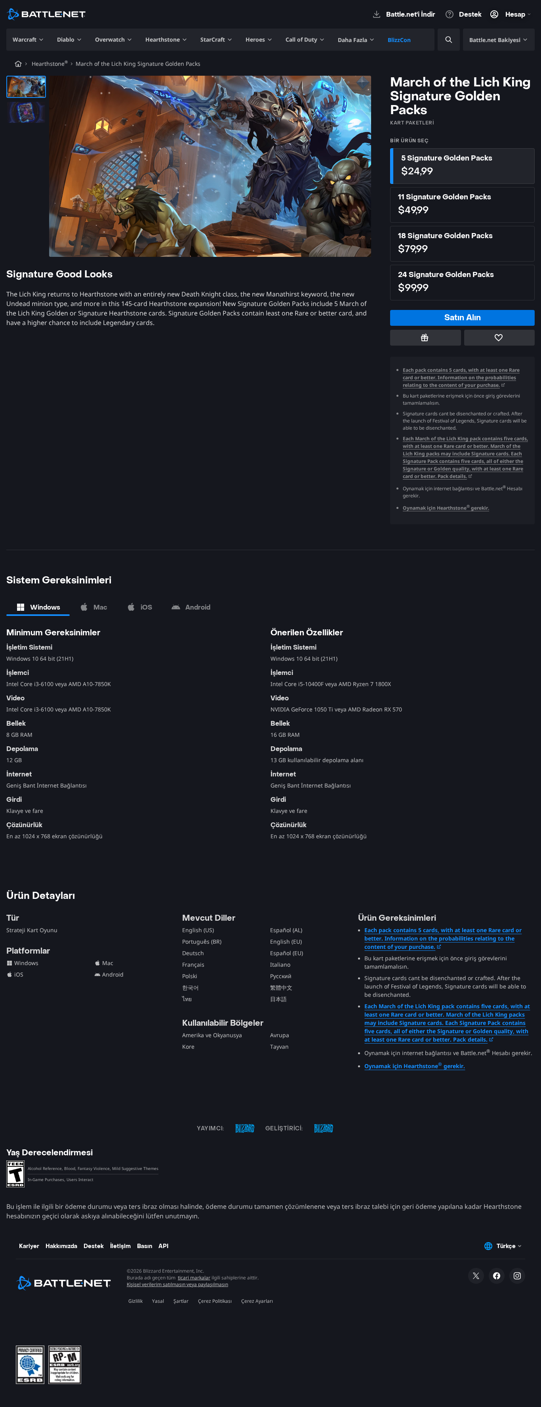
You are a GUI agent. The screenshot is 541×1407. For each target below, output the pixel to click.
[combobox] (442, 39)
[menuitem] (28, 40)
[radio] (462, 166)
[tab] (38, 607)
